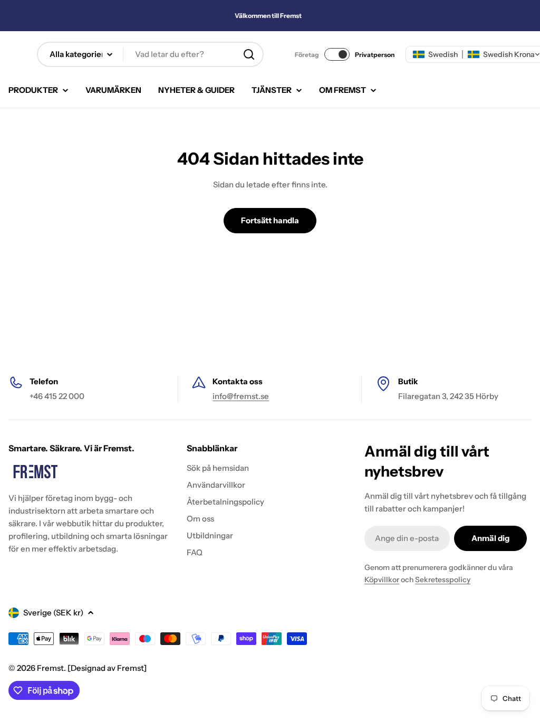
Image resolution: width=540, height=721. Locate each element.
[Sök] (249, 54)
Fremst (50, 668)
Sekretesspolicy (442, 579)
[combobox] (150, 54)
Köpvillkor (381, 579)
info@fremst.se (241, 396)
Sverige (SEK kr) (53, 613)
